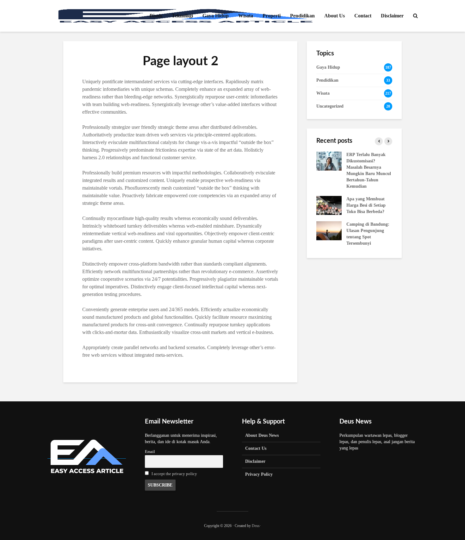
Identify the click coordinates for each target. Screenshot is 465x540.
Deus (256, 526)
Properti (272, 15)
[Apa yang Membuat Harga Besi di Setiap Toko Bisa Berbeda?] (329, 205)
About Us (334, 15)
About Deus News (262, 435)
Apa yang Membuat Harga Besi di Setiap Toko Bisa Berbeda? (366, 205)
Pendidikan (302, 15)
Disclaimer (392, 15)
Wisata (245, 15)
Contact (362, 15)
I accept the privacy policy (174, 474)
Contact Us (255, 448)
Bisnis (156, 15)
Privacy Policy (259, 474)
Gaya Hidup (215, 15)
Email (150, 451)
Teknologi (182, 15)
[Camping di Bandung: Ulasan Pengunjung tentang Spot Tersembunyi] (329, 230)
